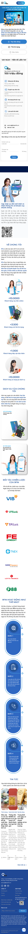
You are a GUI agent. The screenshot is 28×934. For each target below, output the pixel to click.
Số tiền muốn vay (6, 142)
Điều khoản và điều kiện (6, 900)
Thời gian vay (5, 149)
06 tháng (4, 151)
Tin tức (3, 893)
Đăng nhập (21, 3)
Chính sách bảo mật (6, 902)
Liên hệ (3, 895)
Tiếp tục (14, 157)
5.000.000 (4, 144)
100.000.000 (23, 144)
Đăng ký (23, 910)
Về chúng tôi (4, 891)
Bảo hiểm (17, 895)
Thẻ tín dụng (15, 47)
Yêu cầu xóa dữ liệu (6, 904)
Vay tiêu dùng (15, 42)
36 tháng (24, 151)
